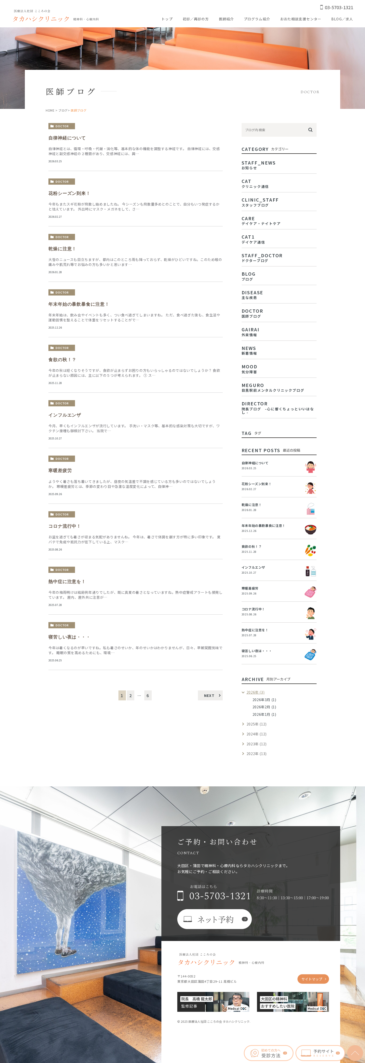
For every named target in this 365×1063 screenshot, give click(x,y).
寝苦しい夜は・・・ (69, 637)
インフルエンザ (64, 415)
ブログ (63, 110)
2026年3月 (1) (264, 699)
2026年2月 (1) (264, 706)
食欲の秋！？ (62, 359)
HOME (50, 110)
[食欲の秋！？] (311, 550)
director (278, 407)
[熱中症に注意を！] (311, 634)
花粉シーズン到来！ (69, 193)
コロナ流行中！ (64, 526)
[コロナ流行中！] (311, 613)
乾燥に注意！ (62, 248)
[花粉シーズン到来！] (311, 488)
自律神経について (67, 137)
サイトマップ (311, 979)
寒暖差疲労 (60, 470)
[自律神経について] (311, 467)
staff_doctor (262, 257)
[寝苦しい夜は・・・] (311, 655)
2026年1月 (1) (264, 714)
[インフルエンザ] (311, 571)
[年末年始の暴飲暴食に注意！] (311, 530)
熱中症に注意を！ (67, 581)
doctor (62, 126)
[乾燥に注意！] (311, 509)
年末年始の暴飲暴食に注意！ (79, 304)
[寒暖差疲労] (311, 592)
